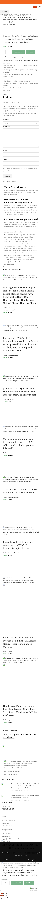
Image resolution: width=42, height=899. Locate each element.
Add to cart (18, 52)
